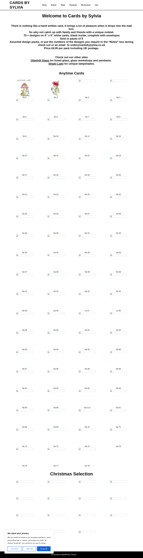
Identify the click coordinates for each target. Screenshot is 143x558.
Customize (14, 549)
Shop (63, 5)
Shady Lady (56, 63)
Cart (96, 5)
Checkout (73, 5)
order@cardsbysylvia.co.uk (87, 44)
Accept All (43, 549)
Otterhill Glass (40, 60)
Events (53, 5)
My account (85, 5)
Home (44, 5)
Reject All (29, 549)
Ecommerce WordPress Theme (64, 555)
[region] (29, 542)
